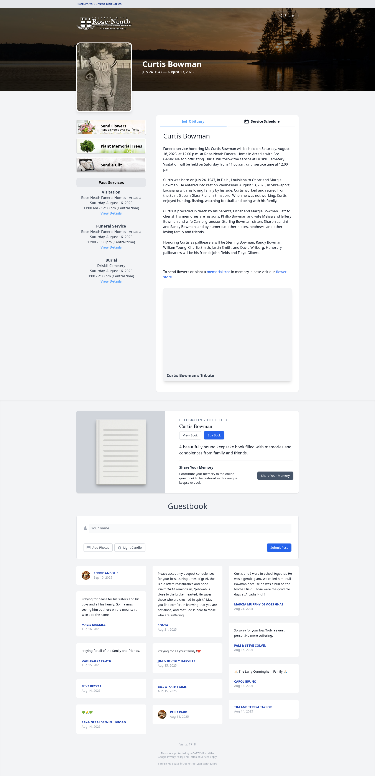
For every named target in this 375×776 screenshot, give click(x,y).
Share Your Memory (275, 475)
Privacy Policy (175, 757)
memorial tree (218, 271)
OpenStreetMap (192, 764)
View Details (111, 213)
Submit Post (279, 547)
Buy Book (214, 435)
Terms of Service (199, 757)
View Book (190, 435)
